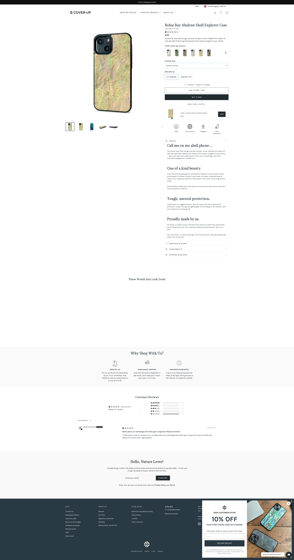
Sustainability (175, 249)
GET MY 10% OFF (224, 543)
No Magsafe (171, 77)
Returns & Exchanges (73, 522)
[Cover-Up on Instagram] (199, 524)
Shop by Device (128, 12)
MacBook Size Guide (72, 525)
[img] (127, 428)
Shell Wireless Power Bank (193, 113)
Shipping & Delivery (72, 515)
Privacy (147, 551)
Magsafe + (186, 77)
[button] (170, 32)
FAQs (67, 532)
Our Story (102, 515)
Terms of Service (137, 522)
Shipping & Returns (178, 255)
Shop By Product (150, 12)
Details (172, 141)
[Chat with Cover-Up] (289, 555)
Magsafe (168, 72)
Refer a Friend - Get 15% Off (108, 525)
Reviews (101, 511)
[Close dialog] (289, 503)
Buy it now (197, 97)
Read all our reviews (171, 514)
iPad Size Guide (70, 529)
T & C (153, 551)
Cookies (134, 518)
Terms (172, 485)
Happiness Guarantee (106, 518)
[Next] (225, 53)
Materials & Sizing (178, 243)
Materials (102, 522)
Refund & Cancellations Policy (142, 511)
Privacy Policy (160, 485)
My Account (69, 536)
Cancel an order (70, 518)
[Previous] (168, 53)
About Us (168, 12)
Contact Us (69, 511)
